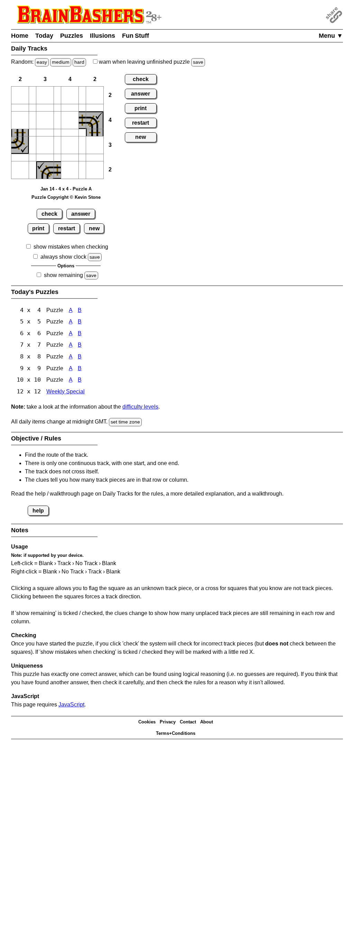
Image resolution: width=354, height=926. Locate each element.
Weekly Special (65, 391)
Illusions (102, 35)
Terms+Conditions (175, 733)
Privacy (168, 721)
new (94, 228)
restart (66, 228)
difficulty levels (140, 407)
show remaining (63, 275)
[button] (20, 95)
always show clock (63, 257)
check (49, 214)
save (198, 62)
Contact (188, 721)
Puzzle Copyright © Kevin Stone (66, 197)
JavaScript (71, 704)
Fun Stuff (135, 35)
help (38, 511)
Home (19, 35)
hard (79, 62)
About (206, 721)
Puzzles (71, 35)
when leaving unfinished (150, 62)
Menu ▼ (331, 35)
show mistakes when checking (71, 247)
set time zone (125, 422)
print (38, 228)
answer (80, 214)
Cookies (147, 721)
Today (44, 35)
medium (60, 62)
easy (42, 62)
